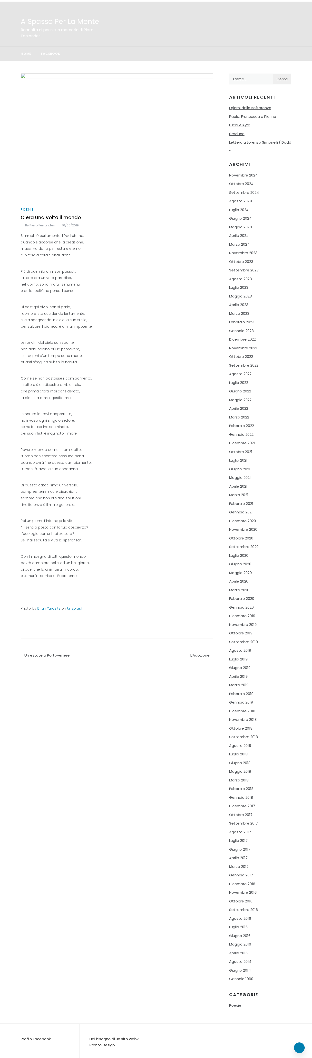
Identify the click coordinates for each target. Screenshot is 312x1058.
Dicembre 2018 (242, 711)
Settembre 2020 (244, 546)
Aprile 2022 (238, 408)
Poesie (27, 209)
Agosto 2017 (240, 832)
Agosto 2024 (240, 201)
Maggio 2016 (240, 944)
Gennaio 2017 (241, 875)
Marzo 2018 (239, 780)
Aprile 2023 (238, 304)
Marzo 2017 (239, 866)
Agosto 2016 (240, 918)
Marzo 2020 (239, 590)
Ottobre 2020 (241, 538)
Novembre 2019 (243, 624)
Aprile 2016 (238, 953)
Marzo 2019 (239, 684)
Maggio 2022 (240, 399)
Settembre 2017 (243, 823)
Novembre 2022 (243, 348)
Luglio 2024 (239, 209)
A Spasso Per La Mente (60, 21)
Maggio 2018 (240, 771)
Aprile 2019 (238, 676)
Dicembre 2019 (242, 615)
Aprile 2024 (239, 235)
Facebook (50, 53)
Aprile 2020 (238, 581)
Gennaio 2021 (241, 512)
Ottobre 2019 (241, 633)
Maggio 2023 (240, 296)
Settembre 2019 (243, 641)
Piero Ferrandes (42, 225)
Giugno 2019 (240, 667)
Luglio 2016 (238, 926)
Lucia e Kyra (239, 125)
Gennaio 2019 (241, 702)
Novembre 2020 (243, 529)
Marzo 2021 (238, 494)
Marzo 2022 (239, 417)
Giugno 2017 (240, 849)
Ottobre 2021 (240, 451)
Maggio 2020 (240, 572)
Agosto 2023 (240, 278)
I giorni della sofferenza (250, 107)
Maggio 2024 (240, 227)
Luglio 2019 (238, 659)
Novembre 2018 (243, 719)
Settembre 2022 (243, 365)
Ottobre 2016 (241, 901)
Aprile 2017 (238, 857)
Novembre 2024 (243, 175)
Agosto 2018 (240, 745)
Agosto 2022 (240, 373)
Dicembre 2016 (242, 883)
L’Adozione (200, 655)
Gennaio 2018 (241, 797)
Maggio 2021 (240, 477)
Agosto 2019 (240, 650)
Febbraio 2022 (241, 425)
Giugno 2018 (240, 762)
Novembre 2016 (243, 892)
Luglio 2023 (238, 287)
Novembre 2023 (243, 252)
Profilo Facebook (36, 1038)
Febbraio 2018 (241, 788)
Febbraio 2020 (241, 598)
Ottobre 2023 (241, 261)
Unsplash (75, 608)
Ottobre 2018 (241, 728)
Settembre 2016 (243, 909)
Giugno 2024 (240, 218)
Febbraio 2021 (241, 503)
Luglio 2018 (238, 754)
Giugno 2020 (240, 563)
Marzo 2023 (239, 313)
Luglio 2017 (238, 840)
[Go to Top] (299, 1047)
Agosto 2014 (240, 961)
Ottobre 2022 (241, 356)
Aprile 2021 (238, 486)
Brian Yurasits (48, 608)
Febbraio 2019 (241, 693)
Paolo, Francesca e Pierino (252, 116)
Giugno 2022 (240, 391)
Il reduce (236, 133)
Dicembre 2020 (242, 520)
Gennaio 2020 (241, 607)
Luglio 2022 (238, 382)
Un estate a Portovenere (47, 655)
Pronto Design (102, 1045)
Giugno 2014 (240, 970)
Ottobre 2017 (241, 814)
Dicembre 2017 (242, 805)
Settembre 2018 (243, 736)
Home (26, 53)
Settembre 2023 (244, 270)
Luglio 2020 (238, 555)
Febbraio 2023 (241, 322)
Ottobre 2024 (241, 183)
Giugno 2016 (240, 935)
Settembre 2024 (244, 192)
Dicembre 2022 (242, 339)
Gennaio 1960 (241, 978)
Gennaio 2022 (241, 434)
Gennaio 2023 (241, 330)
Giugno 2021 (239, 469)
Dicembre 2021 (242, 442)
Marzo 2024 (239, 244)
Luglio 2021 (238, 460)
